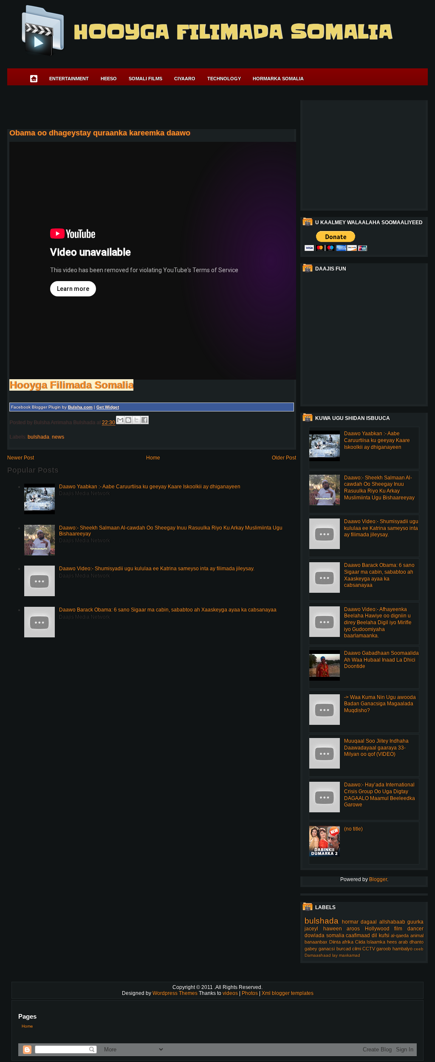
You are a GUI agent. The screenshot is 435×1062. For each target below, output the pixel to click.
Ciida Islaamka (370, 941)
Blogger (378, 879)
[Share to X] (136, 420)
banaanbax (316, 941)
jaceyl (311, 929)
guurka (415, 922)
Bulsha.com (80, 407)
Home (153, 458)
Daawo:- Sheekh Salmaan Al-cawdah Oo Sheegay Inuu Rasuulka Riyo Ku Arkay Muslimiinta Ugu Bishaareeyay (379, 488)
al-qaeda (400, 935)
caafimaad (358, 935)
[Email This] (120, 420)
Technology (224, 78)
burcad (343, 948)
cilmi (356, 948)
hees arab (397, 941)
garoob (383, 948)
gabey (311, 948)
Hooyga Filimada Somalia (232, 31)
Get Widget (107, 407)
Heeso (109, 78)
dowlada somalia (325, 935)
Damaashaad (318, 955)
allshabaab (392, 922)
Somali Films (145, 78)
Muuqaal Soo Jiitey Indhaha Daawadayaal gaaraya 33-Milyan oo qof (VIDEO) (376, 747)
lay (335, 955)
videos (231, 993)
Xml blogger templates (288, 993)
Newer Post (20, 458)
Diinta (335, 941)
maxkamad (349, 955)
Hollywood (377, 929)
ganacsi (327, 948)
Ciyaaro (184, 78)
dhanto (417, 941)
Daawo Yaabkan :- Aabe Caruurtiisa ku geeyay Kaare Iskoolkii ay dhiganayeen (149, 487)
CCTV (368, 948)
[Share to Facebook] (144, 420)
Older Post (284, 458)
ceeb (419, 949)
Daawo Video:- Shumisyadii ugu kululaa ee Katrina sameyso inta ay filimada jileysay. (156, 569)
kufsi (384, 935)
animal (417, 935)
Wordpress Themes (176, 993)
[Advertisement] (161, 109)
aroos (353, 929)
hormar (350, 922)
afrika (347, 941)
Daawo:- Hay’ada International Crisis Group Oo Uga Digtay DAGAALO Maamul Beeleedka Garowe (379, 795)
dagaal (369, 922)
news (58, 437)
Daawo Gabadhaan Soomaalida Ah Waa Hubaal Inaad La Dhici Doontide (381, 659)
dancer (415, 929)
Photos (250, 993)
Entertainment (69, 78)
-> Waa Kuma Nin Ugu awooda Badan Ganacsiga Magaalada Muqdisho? (380, 703)
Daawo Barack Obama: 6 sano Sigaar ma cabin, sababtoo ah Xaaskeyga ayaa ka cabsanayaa (168, 610)
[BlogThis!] (128, 420)
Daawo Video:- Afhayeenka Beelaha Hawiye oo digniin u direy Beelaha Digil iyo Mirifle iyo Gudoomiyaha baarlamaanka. (378, 622)
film (398, 929)
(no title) (353, 829)
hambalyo (402, 948)
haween (332, 929)
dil (374, 935)
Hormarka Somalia (278, 78)
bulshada (38, 437)
